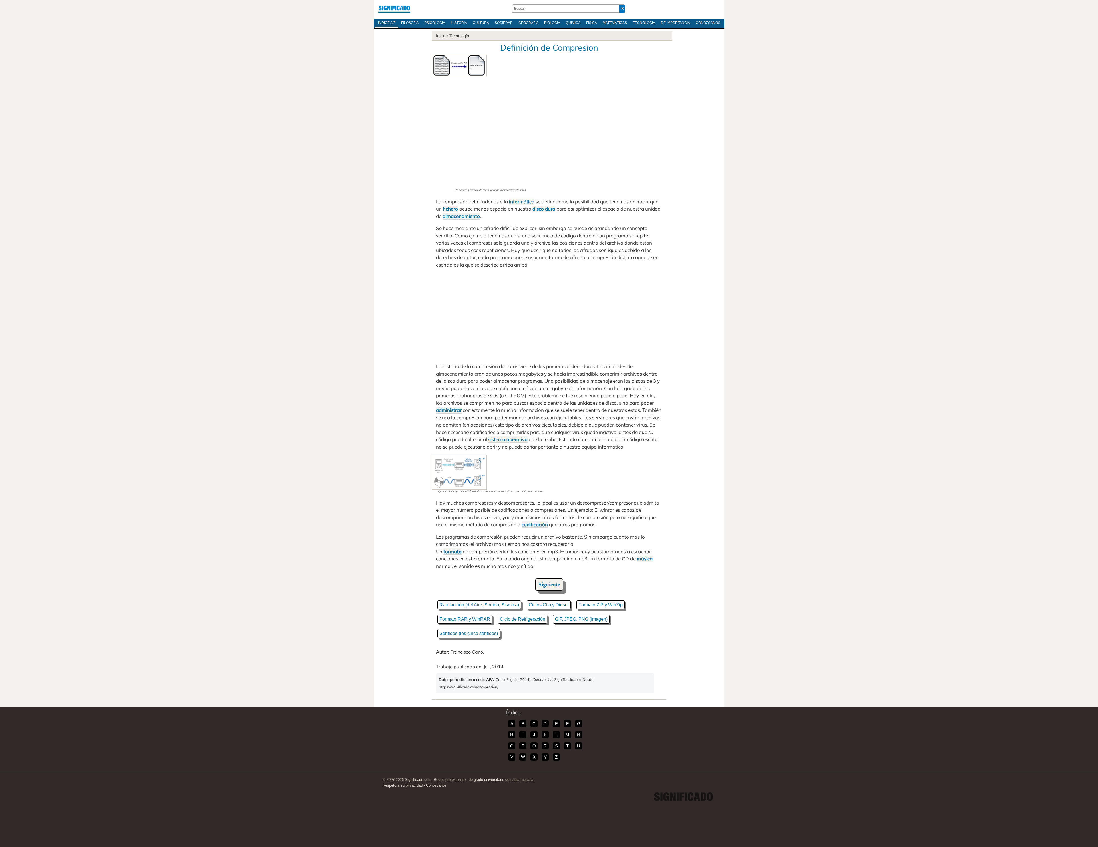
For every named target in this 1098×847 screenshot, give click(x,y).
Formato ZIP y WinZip (600, 604)
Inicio (440, 35)
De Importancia (675, 23)
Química (573, 23)
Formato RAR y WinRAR (464, 619)
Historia (459, 23)
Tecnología (644, 23)
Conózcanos (708, 23)
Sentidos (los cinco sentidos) (468, 633)
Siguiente (549, 585)
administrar (449, 410)
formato (452, 551)
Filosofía (410, 23)
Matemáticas (615, 23)
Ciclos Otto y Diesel (549, 604)
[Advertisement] (490, 132)
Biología (552, 23)
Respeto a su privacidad (403, 785)
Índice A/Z (386, 23)
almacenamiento (461, 216)
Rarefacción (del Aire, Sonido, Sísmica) (479, 604)
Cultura (481, 23)
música (645, 559)
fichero (450, 209)
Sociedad (504, 23)
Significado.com (394, 9)
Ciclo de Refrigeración (522, 619)
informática (521, 202)
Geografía (528, 23)
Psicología (434, 23)
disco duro (543, 209)
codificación (535, 524)
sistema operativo (508, 439)
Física (591, 23)
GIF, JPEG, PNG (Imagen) (581, 619)
